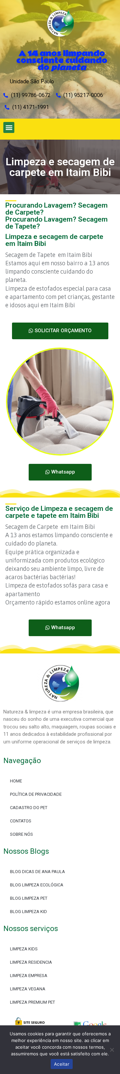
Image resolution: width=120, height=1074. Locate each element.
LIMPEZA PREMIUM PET (32, 1002)
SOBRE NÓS (21, 834)
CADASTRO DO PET (28, 807)
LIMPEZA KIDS (24, 948)
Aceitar (61, 1064)
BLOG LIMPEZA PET (28, 898)
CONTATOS (20, 820)
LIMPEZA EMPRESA (28, 975)
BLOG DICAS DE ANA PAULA (37, 871)
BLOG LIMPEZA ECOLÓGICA (36, 884)
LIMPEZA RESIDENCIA (31, 962)
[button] (8, 127)
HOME (16, 780)
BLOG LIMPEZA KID (28, 911)
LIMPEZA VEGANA (27, 988)
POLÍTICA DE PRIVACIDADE (36, 794)
